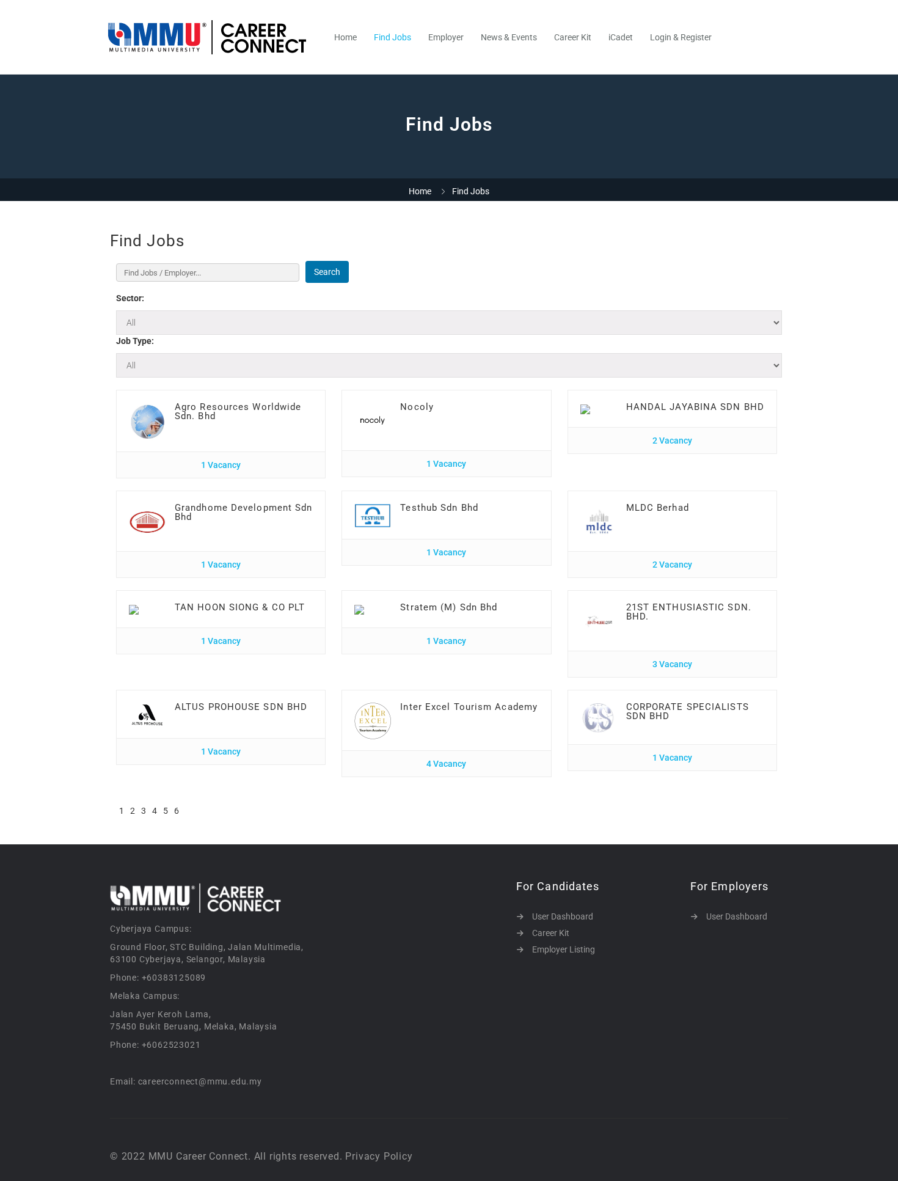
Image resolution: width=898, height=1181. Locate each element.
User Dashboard (562, 916)
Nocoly (417, 406)
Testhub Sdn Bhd (439, 507)
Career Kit (572, 37)
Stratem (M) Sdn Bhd (448, 607)
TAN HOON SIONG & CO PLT (240, 607)
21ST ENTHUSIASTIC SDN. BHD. (688, 612)
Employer (446, 37)
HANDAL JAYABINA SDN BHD (695, 406)
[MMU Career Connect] (213, 37)
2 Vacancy (672, 440)
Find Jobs (392, 37)
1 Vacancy (221, 465)
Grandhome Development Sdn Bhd (244, 512)
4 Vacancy (446, 764)
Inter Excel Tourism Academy (469, 706)
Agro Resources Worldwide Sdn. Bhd (238, 411)
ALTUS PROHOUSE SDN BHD (241, 706)
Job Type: (135, 341)
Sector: (130, 298)
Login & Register (681, 37)
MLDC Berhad (657, 507)
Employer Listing (563, 949)
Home (345, 37)
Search (327, 272)
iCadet (620, 37)
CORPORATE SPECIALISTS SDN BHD (687, 711)
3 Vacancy (672, 664)
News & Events (509, 37)
